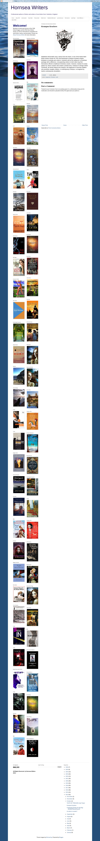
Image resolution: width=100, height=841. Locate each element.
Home (13, 18)
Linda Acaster (24, 18)
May (68, 823)
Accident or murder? (72, 811)
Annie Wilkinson (80, 18)
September (70, 814)
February (69, 830)
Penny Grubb (36, 18)
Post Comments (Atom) (54, 128)
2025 (67, 769)
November (70, 798)
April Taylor (73, 18)
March (68, 827)
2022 (67, 776)
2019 (67, 783)
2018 (67, 785)
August (69, 816)
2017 (67, 787)
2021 (67, 778)
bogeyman (48, 77)
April (68, 825)
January (69, 832)
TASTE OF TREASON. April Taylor (76, 803)
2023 (67, 774)
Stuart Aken (30, 18)
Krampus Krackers (71, 805)
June (68, 821)
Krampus (53, 77)
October (69, 801)
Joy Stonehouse (60, 18)
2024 (67, 771)
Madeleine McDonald (51, 18)
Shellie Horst (43, 18)
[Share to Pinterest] (55, 75)
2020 (67, 781)
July (68, 818)
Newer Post (45, 125)
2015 (67, 792)
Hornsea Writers (29, 7)
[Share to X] (52, 75)
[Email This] (50, 75)
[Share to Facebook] (54, 75)
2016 (67, 790)
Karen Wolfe (14, 19)
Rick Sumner (67, 18)
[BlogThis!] (51, 75)
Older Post (85, 125)
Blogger (61, 837)
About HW (18, 18)
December (70, 796)
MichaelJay (49, 837)
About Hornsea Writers (19, 35)
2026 (67, 767)
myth (57, 77)
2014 (67, 794)
